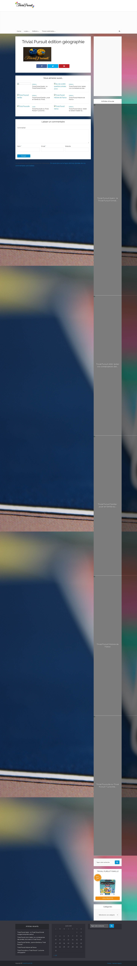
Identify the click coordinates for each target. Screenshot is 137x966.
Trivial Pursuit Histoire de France (26, 947)
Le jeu (26, 31)
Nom (19, 146)
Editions (35, 31)
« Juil (55, 955)
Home (19, 31)
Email (43, 146)
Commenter (21, 128)
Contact (109, 963)
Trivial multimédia (48, 31)
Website (68, 146)
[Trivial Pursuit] (24, 5)
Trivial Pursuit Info (27, 963)
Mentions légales (117, 963)
